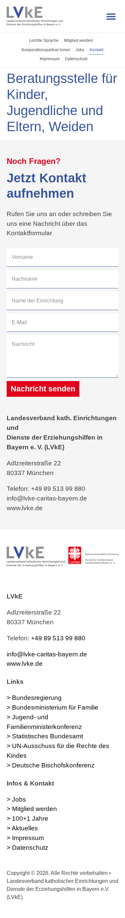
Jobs (80, 50)
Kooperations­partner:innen (46, 50)
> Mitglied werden (32, 808)
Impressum (50, 59)
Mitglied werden (78, 40)
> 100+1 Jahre (27, 818)
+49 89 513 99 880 (58, 638)
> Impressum (25, 837)
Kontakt (96, 50)
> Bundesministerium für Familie (52, 707)
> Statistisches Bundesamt (45, 736)
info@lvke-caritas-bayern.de (47, 654)
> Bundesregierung (34, 697)
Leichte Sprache (44, 40)
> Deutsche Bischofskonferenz (51, 765)
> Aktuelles (22, 828)
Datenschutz (76, 59)
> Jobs (16, 799)
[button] (110, 16)
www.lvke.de (25, 663)
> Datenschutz (27, 847)
